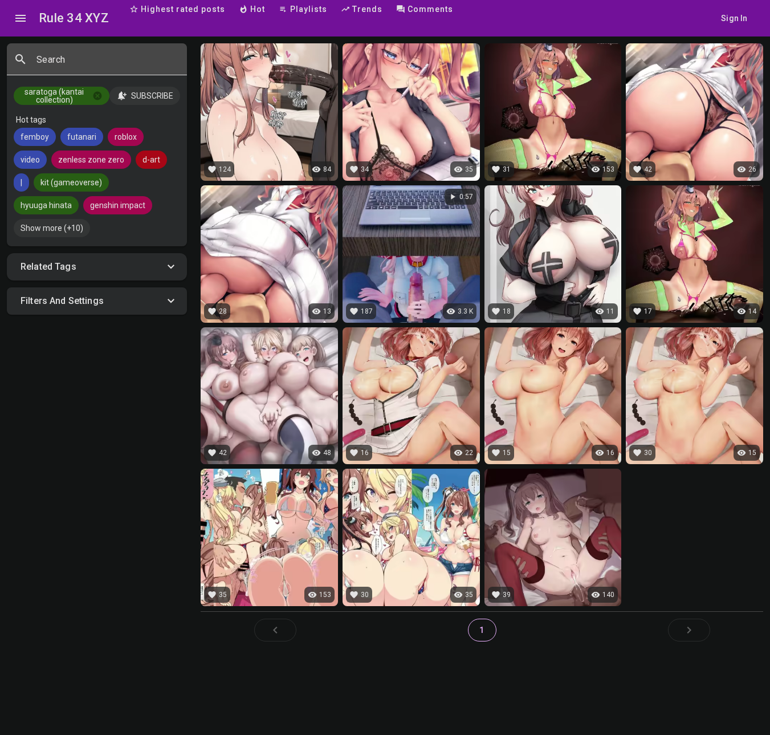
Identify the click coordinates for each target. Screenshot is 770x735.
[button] (97, 267)
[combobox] (107, 64)
